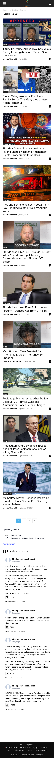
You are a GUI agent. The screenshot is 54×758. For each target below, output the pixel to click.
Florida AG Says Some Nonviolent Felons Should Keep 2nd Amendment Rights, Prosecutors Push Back (25, 152)
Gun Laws (6, 200)
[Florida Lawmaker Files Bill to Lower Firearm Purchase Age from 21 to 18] (27, 288)
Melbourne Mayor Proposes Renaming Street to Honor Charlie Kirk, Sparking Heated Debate (26, 501)
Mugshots (29, 745)
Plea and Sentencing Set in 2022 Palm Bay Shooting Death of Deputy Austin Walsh (26, 208)
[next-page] (34, 521)
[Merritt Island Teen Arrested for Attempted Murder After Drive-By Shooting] (27, 334)
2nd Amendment (9, 144)
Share (23, 602)
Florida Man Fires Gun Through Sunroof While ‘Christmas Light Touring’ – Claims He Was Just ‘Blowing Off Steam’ (27, 256)
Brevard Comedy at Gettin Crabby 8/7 (27, 538)
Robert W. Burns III (10, 59)
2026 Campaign (41, 750)
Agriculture (7, 493)
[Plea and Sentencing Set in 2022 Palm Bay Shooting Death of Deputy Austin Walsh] (27, 183)
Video (12, 627)
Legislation (14, 10)
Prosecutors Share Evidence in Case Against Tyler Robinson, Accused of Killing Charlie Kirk (24, 449)
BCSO (5, 347)
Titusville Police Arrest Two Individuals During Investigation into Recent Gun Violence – (27, 52)
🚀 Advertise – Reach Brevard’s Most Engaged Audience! (26, 747)
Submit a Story (20, 750)
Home (5, 10)
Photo (12, 597)
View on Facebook (11, 602)
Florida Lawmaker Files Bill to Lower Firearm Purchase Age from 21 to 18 (25, 309)
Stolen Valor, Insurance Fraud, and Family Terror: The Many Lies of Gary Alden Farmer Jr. (25, 99)
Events (9, 750)
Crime (5, 44)
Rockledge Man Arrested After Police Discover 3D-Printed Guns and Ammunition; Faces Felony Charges (25, 402)
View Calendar (9, 544)
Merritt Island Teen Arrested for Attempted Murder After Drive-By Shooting (23, 354)
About (30, 750)
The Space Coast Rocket (12, 361)
